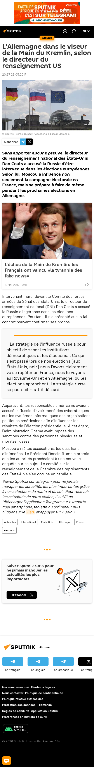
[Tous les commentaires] (6, 760)
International (28, 522)
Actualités (10, 522)
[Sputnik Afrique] (13, 33)
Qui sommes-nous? (15, 687)
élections (9, 530)
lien (30, 511)
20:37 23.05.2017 (14, 74)
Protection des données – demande (27, 705)
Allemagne (65, 522)
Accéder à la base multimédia (52, 133)
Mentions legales (43, 687)
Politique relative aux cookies (22, 699)
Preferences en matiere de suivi (24, 717)
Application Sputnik (44, 711)
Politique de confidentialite (44, 693)
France (80, 522)
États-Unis (47, 522)
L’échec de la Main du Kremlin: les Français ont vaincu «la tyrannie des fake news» (43, 270)
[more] (86, 284)
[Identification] (65, 31)
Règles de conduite (15, 711)
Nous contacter (12, 693)
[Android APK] (15, 729)
